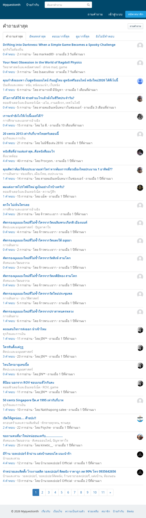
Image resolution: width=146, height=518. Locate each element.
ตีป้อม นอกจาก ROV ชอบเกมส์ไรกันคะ (28, 382)
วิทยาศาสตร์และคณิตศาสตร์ (22, 67)
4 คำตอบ (9, 161)
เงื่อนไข (57, 511)
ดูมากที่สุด (82, 36)
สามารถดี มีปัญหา (51, 90)
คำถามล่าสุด (14, 36)
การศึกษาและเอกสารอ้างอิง (21, 120)
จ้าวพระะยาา (49, 214)
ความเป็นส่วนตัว (75, 511)
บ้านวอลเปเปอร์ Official (56, 463)
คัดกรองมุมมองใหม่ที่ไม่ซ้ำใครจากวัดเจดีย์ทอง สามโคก (40, 276)
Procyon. (47, 161)
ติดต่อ (130, 511)
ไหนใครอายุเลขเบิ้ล (16, 365)
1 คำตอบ (9, 90)
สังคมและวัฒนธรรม (16, 263)
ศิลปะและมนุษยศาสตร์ (18, 227)
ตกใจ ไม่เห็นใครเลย (16, 205)
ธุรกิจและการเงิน (14, 138)
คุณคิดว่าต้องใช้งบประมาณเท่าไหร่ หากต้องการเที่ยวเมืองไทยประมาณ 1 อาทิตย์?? (58, 169)
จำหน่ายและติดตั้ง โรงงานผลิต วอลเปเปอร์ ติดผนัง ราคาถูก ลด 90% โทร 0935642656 (59, 471)
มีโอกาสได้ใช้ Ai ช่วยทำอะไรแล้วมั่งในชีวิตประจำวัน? (38, 98)
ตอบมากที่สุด (60, 36)
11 (103, 492)
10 (95, 492)
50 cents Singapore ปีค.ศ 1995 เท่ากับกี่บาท (33, 400)
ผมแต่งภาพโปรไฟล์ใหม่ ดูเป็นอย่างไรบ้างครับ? (33, 187)
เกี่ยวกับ (45, 511)
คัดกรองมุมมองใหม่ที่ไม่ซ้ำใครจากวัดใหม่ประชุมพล (37, 293)
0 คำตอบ (9, 54)
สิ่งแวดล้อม (10, 156)
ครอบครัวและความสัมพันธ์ (21, 423)
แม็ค (44, 196)
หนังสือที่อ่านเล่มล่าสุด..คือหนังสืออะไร (29, 151)
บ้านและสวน (11, 458)
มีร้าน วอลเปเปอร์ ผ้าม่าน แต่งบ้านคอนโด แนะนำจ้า (37, 453)
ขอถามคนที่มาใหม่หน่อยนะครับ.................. (33, 436)
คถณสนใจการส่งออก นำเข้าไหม (24, 329)
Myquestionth (12, 4)
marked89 (46, 54)
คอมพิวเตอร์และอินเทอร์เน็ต (21, 103)
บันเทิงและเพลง (13, 85)
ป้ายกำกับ (118, 511)
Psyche (46, 427)
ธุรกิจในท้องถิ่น (13, 49)
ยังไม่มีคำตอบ (105, 36)
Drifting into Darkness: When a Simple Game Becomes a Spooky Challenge (59, 45)
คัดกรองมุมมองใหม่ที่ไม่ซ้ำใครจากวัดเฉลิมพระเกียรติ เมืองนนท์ (45, 222)
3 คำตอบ (9, 214)
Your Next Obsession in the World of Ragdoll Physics (42, 62)
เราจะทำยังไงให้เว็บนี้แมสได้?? (23, 116)
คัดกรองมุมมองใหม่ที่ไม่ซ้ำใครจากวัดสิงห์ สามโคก (37, 258)
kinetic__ (47, 445)
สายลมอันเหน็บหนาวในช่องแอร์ (60, 107)
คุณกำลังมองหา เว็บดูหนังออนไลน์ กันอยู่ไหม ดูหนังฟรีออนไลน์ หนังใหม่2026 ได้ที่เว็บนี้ (60, 80)
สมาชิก (106, 511)
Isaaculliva (46, 72)
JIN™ (44, 338)
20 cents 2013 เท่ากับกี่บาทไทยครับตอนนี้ (31, 134)
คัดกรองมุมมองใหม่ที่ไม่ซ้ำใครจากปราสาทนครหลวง (38, 311)
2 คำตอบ (9, 427)
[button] (135, 26)
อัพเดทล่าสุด (37, 36)
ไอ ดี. (44, 125)
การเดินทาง (10, 174)
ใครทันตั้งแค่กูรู (13, 347)
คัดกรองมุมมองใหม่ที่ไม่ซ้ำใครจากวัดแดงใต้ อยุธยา (37, 240)
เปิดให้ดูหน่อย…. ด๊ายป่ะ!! (19, 418)
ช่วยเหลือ (93, 511)
